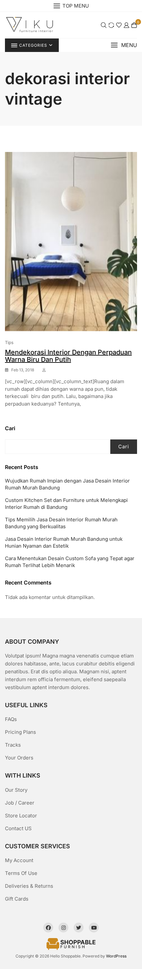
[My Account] (126, 25)
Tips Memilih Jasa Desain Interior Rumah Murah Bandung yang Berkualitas (61, 523)
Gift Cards (16, 899)
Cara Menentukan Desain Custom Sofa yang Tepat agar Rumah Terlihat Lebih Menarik (69, 561)
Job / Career (19, 803)
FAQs (11, 719)
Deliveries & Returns (29, 886)
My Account (19, 860)
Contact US (18, 828)
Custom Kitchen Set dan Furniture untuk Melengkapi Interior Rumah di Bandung (66, 503)
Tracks (13, 745)
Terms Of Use (21, 873)
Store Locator (21, 815)
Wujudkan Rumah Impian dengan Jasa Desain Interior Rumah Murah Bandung (67, 484)
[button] (124, 45)
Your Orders (19, 758)
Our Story (16, 790)
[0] (134, 25)
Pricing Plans (20, 732)
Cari (10, 428)
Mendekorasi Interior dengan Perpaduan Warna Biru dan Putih (68, 355)
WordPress (116, 956)
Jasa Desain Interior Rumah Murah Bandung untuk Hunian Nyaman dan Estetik (64, 542)
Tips (9, 342)
